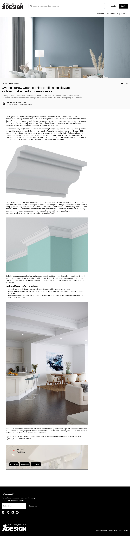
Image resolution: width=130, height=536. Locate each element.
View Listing (21, 452)
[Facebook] (3, 512)
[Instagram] (17, 512)
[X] (7, 512)
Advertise (124, 13)
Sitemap (126, 530)
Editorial (4, 83)
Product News (14, 83)
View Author (28, 104)
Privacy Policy (118, 530)
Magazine (100, 13)
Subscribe (114, 13)
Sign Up (123, 6)
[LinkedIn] (12, 512)
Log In (113, 6)
